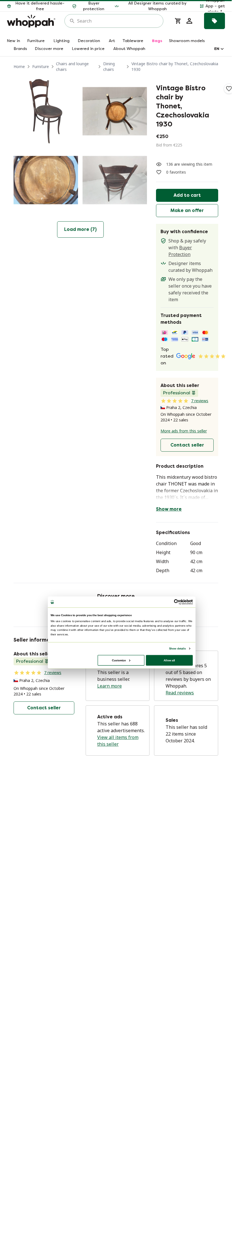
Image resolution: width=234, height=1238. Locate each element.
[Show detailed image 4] (115, 180)
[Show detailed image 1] (46, 111)
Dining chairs (109, 66)
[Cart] (178, 21)
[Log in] (189, 21)
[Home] (31, 21)
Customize (119, 660)
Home (19, 66)
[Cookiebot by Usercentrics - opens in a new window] (177, 602)
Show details (177, 648)
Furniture (40, 66)
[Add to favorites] (229, 89)
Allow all (169, 660)
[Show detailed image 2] (115, 111)
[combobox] (118, 21)
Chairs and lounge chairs (72, 66)
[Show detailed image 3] (46, 180)
